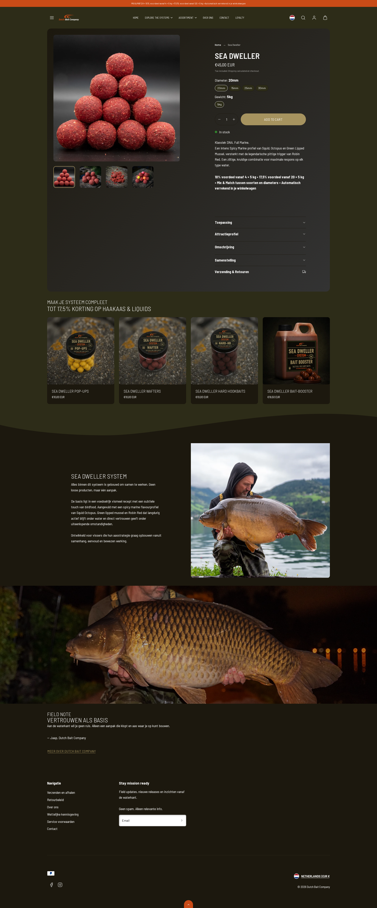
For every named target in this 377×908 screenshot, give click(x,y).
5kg (219, 104)
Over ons (208, 17)
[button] (52, 17)
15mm (234, 88)
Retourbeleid (55, 799)
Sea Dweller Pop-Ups (70, 391)
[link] (292, 18)
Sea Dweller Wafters (142, 391)
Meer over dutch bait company (71, 751)
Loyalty (239, 17)
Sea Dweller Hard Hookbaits (220, 391)
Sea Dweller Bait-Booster (289, 391)
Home (136, 17)
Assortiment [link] (186, 17)
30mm (262, 88)
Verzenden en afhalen (61, 792)
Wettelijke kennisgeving (63, 814)
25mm (248, 88)
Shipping (232, 70)
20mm (221, 88)
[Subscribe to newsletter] (182, 820)
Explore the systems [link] (157, 17)
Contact (224, 17)
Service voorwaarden (60, 821)
